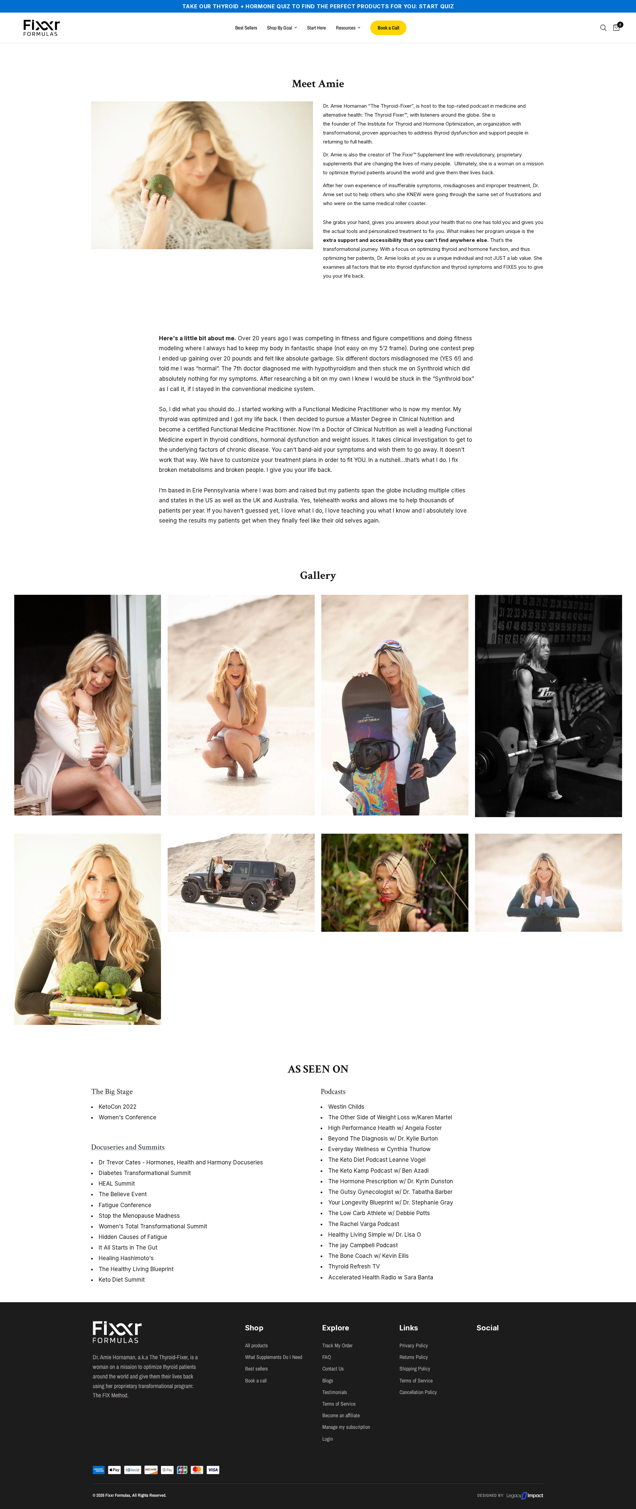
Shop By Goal (279, 27)
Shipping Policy (414, 1368)
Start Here (316, 27)
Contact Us (333, 1368)
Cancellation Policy (418, 1392)
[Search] (603, 28)
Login (327, 1438)
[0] (614, 28)
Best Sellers (246, 27)
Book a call (256, 1380)
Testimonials (334, 1392)
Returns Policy (413, 1357)
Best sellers (256, 1368)
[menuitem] (246, 28)
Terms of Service (416, 1380)
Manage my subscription (346, 1426)
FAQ (326, 1357)
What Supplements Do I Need (273, 1357)
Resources (345, 27)
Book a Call (388, 27)
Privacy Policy (413, 1345)
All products (256, 1345)
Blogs (327, 1380)
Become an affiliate (341, 1415)
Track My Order (337, 1345)
